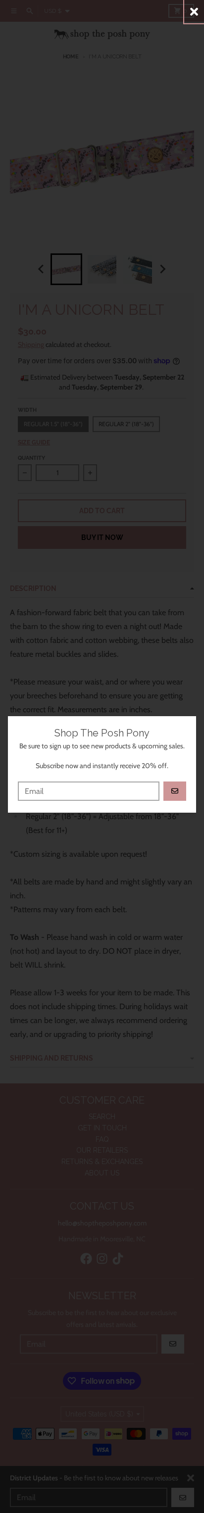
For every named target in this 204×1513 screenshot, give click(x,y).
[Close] (194, 11)
